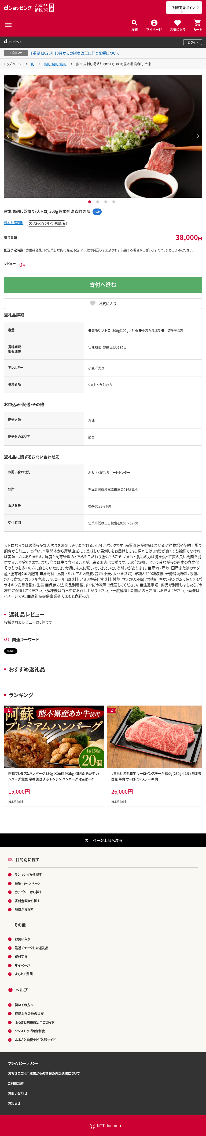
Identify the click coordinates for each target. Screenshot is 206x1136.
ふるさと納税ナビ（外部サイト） (36, 1039)
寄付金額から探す (27, 900)
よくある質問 (24, 974)
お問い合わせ (17, 1093)
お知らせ (14, 1103)
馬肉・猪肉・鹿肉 (55, 64)
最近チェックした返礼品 (31, 948)
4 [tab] (114, 201)
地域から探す (24, 909)
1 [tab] (90, 201)
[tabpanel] (103, 136)
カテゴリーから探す (28, 892)
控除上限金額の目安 (29, 1013)
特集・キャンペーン (28, 883)
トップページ (12, 64)
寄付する (21, 956)
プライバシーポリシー (23, 1063)
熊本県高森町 (13, 222)
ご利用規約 (16, 1083)
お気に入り (177, 29)
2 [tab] (98, 201)
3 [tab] (106, 201)
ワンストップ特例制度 (30, 1031)
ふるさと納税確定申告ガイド (35, 1022)
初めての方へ (24, 1004)
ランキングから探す (28, 874)
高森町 (11, 651)
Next (198, 136)
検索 (134, 29)
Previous (8, 136)
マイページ (154, 29)
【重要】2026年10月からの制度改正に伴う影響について (75, 53)
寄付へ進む (103, 285)
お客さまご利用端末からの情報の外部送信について (44, 1073)
